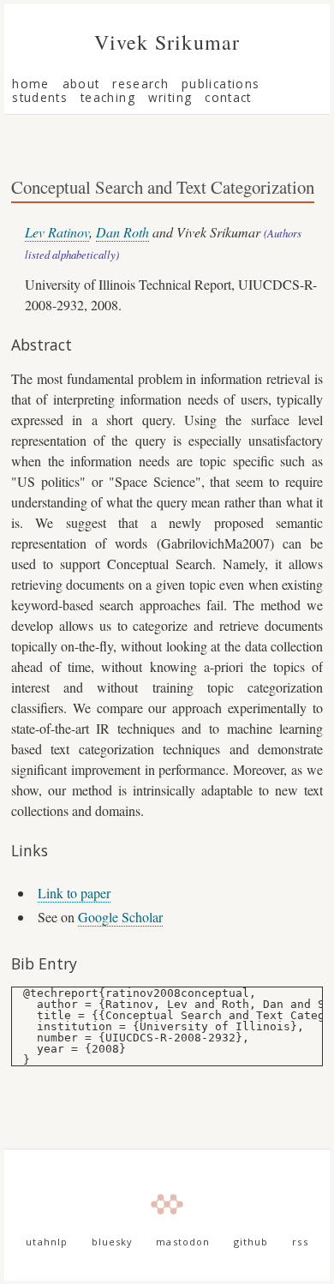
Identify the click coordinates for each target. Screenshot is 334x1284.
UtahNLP (47, 1242)
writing (170, 97)
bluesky (112, 1242)
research (140, 83)
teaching (108, 97)
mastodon (183, 1242)
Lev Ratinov (57, 232)
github (251, 1242)
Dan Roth (122, 232)
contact (228, 97)
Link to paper (74, 893)
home (30, 83)
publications (220, 83)
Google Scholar (120, 917)
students (40, 97)
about (81, 83)
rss (299, 1242)
